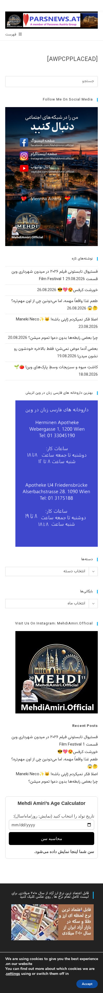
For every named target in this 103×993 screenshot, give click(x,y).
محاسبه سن (51, 838)
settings (13, 973)
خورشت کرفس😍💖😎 (77, 290)
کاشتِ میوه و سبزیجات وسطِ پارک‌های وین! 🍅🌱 (56, 367)
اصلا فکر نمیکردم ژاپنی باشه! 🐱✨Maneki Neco (57, 319)
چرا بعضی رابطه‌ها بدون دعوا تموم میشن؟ (63, 338)
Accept (87, 984)
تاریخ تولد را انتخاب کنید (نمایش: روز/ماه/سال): (53, 816)
